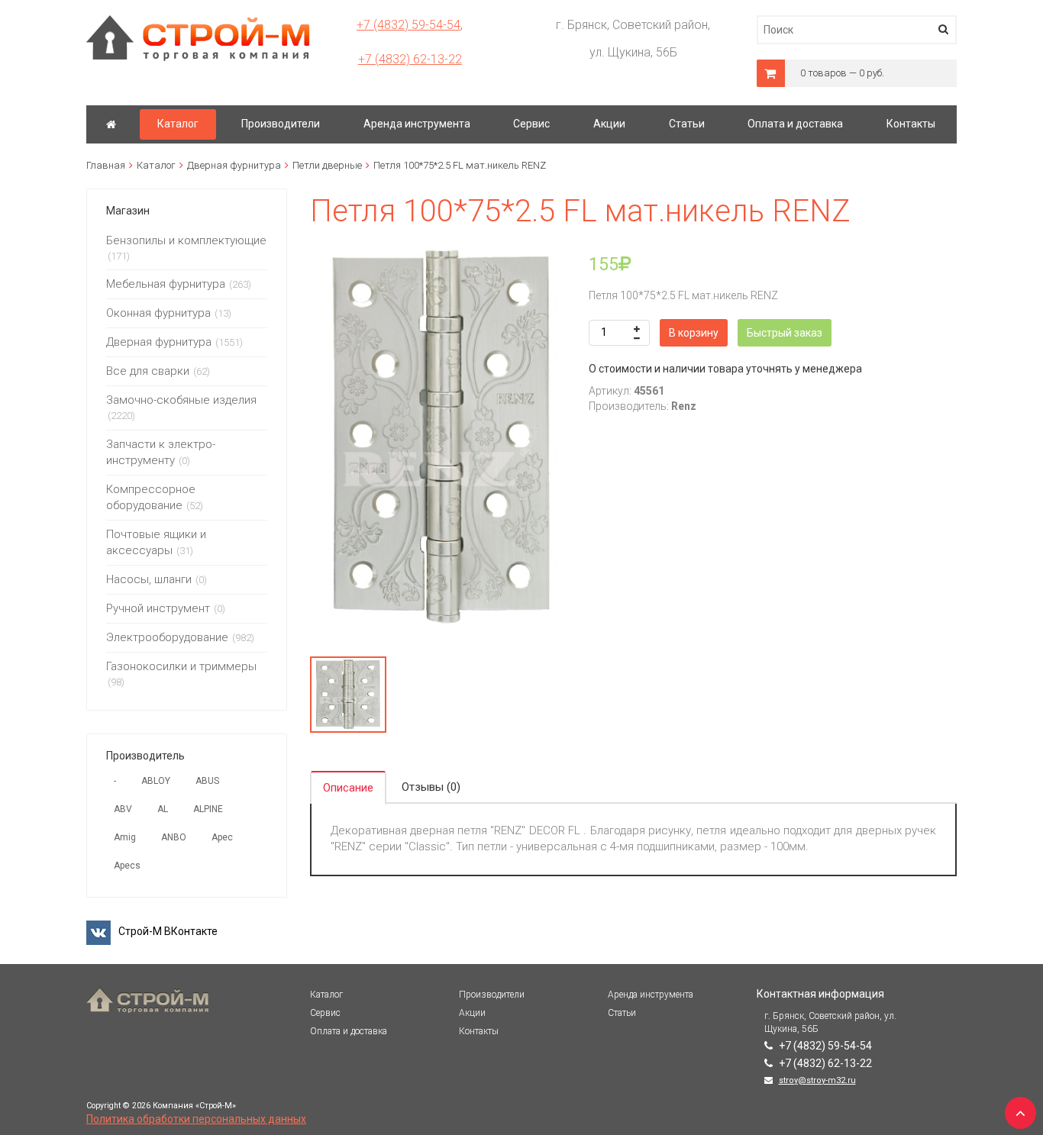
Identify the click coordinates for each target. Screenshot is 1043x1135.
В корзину (693, 333)
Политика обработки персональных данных (196, 1119)
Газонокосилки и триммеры (181, 666)
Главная (105, 165)
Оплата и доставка (348, 1031)
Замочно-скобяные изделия (181, 400)
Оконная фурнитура (158, 313)
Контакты (479, 1031)
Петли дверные (327, 165)
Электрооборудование (167, 637)
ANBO (173, 837)
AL (162, 809)
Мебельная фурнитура (165, 284)
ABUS (207, 780)
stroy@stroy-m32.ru (817, 1080)
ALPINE (208, 809)
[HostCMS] (198, 22)
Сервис (325, 1013)
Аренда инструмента (650, 994)
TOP (1016, 1108)
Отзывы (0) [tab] (431, 787)
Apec (222, 837)
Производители (492, 994)
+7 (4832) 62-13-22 (410, 59)
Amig (125, 837)
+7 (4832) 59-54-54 (408, 25)
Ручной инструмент (158, 608)
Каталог (156, 165)
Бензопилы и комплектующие (186, 240)
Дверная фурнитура (234, 165)
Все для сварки (147, 371)
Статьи (622, 1013)
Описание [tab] (348, 788)
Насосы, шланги (149, 579)
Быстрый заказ (784, 333)
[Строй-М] (111, 124)
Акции (472, 1013)
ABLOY (155, 780)
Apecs (127, 865)
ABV (123, 809)
